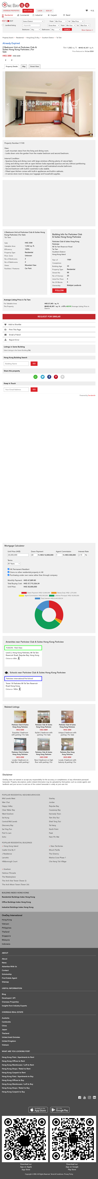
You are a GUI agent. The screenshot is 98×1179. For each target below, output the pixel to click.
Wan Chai (6, 802)
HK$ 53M (44, 757)
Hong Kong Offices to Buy (13, 1080)
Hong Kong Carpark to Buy (13, 1092)
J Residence (7, 854)
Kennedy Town (55, 814)
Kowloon (6, 869)
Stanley (52, 798)
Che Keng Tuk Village (57, 861)
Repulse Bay (54, 806)
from (62, 25)
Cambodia (6, 1022)
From (51, 21)
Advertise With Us (9, 966)
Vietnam (5, 924)
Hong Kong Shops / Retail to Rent (16, 1069)
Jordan (52, 802)
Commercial (24, 15)
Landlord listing (10, 25)
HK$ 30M (67, 730)
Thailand (5, 931)
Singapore (6, 936)
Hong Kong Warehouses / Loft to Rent (18, 1065)
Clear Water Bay (8, 810)
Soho (4, 837)
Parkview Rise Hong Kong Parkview (67, 753)
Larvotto (5, 857)
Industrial (38, 15)
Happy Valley (7, 806)
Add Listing (28, 11)
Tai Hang (52, 825)
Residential (9, 15)
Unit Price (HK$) (14, 551)
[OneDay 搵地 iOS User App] (38, 1110)
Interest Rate (83, 551)
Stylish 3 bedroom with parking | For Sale (43, 734)
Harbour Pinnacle (9, 873)
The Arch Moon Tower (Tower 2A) (15, 884)
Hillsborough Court (9, 861)
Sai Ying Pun (7, 829)
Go (34, 363)
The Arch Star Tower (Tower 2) (14, 881)
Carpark (54, 15)
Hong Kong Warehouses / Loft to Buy (17, 1084)
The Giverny (54, 854)
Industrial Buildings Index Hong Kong (17, 907)
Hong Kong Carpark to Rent (14, 1072)
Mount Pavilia (54, 850)
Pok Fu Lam (6, 833)
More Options (86, 30)
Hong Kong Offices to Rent (13, 1061)
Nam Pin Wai (54, 837)
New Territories (56, 846)
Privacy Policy (68, 1174)
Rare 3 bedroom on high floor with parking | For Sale (43, 762)
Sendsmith (91, 395)
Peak (51, 833)
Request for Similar (49, 316)
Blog (4, 994)
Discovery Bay (7, 825)
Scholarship (7, 974)
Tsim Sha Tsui (54, 817)
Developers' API (8, 998)
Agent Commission (63, 551)
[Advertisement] (49, 202)
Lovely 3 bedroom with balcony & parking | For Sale (67, 762)
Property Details (12, 66)
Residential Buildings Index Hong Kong (18, 897)
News (4, 962)
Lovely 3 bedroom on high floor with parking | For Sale (20, 762)
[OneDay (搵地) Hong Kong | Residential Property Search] (15, 4)
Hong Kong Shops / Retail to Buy (16, 1088)
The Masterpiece (9, 877)
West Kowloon (8, 814)
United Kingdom (9, 1041)
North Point (53, 829)
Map (24, 66)
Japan (4, 1029)
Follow (59, 290)
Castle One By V (8, 850)
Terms (10, 560)
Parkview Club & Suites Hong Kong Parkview (20, 726)
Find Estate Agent (9, 978)
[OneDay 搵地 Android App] (60, 1110)
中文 (92, 10)
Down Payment (37, 551)
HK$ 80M (67, 757)
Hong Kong (7, 919)
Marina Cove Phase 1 (57, 857)
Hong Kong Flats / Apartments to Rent (18, 1057)
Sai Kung (5, 817)
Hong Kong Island (10, 846)
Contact (5, 970)
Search (67, 30)
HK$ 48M (44, 730)
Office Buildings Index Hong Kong (16, 902)
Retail (68, 15)
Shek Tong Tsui (55, 821)
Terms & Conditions (57, 1174)
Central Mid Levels (9, 821)
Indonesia (6, 944)
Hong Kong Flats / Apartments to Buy (17, 1076)
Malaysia (6, 940)
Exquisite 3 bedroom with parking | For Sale (20, 734)
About (4, 959)
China (4, 1026)
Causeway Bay (55, 810)
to (69, 21)
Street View (34, 66)
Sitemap (5, 982)
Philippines (6, 928)
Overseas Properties (11, 11)
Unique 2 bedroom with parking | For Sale (67, 734)
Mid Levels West (8, 798)
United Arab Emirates (11, 1037)
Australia (5, 1018)
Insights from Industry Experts (14, 1006)
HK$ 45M (20, 730)
